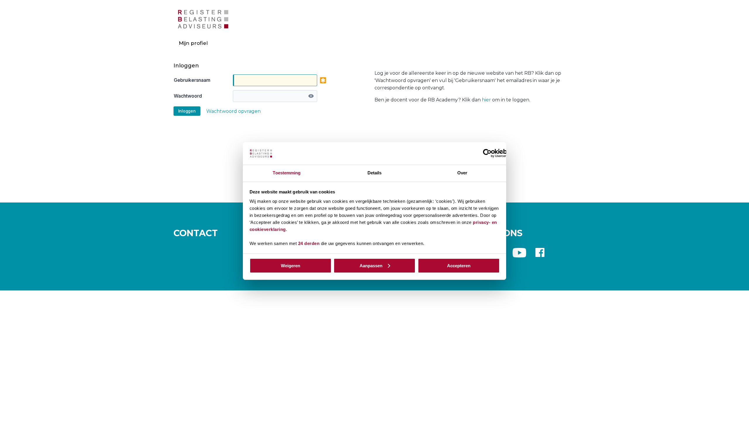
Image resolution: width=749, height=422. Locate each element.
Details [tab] (374, 172)
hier (486, 100)
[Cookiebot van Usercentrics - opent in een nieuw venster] (487, 153)
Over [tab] (462, 172)
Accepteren (458, 265)
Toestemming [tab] (286, 172)
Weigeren (290, 265)
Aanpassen (371, 265)
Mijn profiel (193, 43)
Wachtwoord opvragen (233, 111)
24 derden (309, 243)
